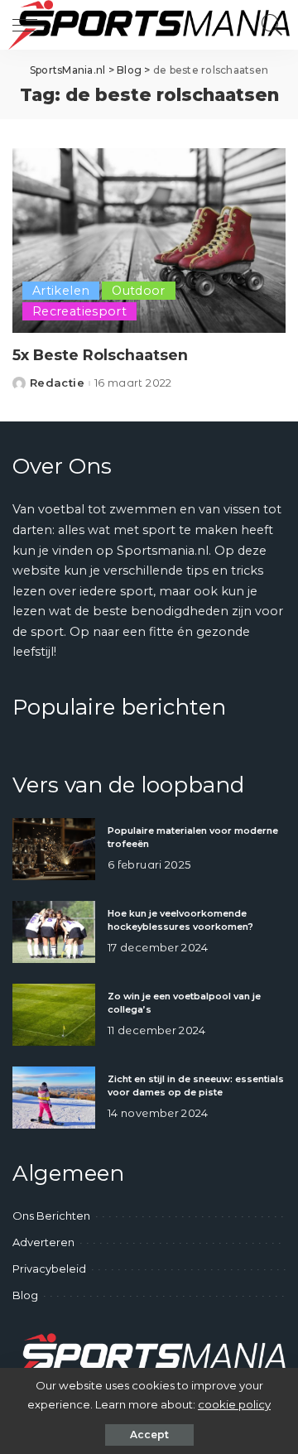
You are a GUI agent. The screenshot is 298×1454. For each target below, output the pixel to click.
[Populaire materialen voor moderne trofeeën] (53, 849)
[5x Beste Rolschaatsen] (149, 240)
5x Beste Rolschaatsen (100, 355)
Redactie (57, 383)
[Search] (268, 25)
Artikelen (60, 290)
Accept (149, 1434)
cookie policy (234, 1404)
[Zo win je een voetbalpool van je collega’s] (53, 1015)
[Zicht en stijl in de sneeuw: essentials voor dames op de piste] (53, 1097)
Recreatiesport (79, 311)
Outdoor (139, 290)
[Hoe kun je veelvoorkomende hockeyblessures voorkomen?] (53, 932)
